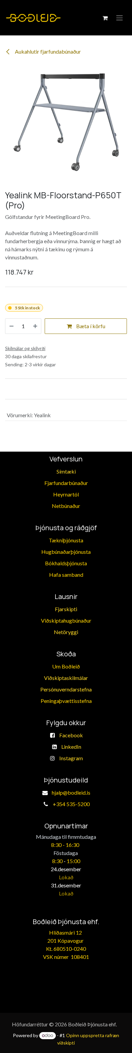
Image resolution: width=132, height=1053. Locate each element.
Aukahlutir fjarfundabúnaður (47, 51)
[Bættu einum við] (35, 326)
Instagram (71, 758)
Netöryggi (66, 632)
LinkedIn (71, 746)
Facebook (71, 735)
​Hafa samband (66, 574)
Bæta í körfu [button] (90, 326)
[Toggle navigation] (119, 18)
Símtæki (66, 471)
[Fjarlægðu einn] (11, 326)
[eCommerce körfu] (105, 18)
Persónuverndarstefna (66, 689)
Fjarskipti (66, 609)
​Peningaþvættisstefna (66, 701)
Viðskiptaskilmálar (66, 678)
